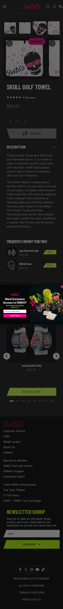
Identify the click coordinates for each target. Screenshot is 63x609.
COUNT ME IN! (15, 315)
